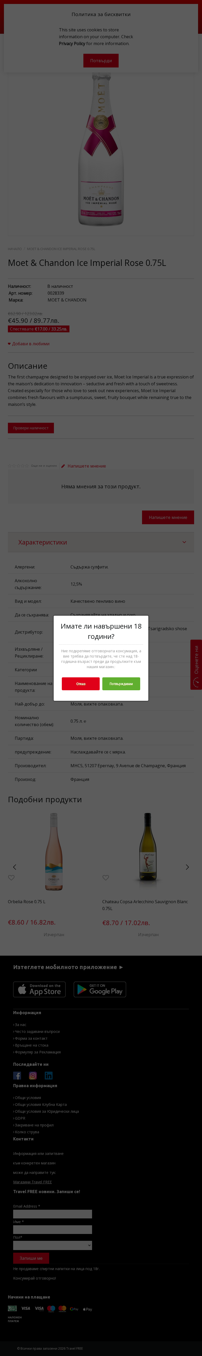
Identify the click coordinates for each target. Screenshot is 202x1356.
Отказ (80, 684)
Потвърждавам (121, 684)
